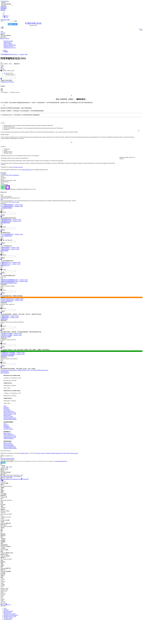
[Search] (16, 21)
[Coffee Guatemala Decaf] (71, 299)
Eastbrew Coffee (24, 453)
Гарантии (48, 453)
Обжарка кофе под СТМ (10, 413)
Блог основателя (5, 372)
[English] (5, 1)
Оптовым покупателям (9, 613)
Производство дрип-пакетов (11, 615)
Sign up (6, 15)
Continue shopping (9, 458)
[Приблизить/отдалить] (4, 453)
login (18, 202)
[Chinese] (2, 1)
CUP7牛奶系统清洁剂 (6, 236)
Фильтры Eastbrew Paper (10, 45)
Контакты (6, 407)
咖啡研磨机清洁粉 (5, 222)
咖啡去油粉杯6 (4, 250)
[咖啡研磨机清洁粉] (71, 220)
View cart (3, 32)
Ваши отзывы (74, 453)
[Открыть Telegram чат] (1, 480)
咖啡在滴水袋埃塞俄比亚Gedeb (9, 283)
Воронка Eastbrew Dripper (10, 419)
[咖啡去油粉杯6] (71, 248)
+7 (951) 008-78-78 (33, 370)
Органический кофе (9, 445)
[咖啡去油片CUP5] (71, 263)
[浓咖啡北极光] (71, 316)
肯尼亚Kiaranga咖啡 (6, 336)
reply (2, 199)
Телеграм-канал (5, 371)
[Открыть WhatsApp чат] (2, 480)
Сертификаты (7, 409)
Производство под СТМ (10, 616)
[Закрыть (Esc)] (1, 453)
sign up (13, 202)
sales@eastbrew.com (26, 169)
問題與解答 (4, 8)
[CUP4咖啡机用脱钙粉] (71, 205)
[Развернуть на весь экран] (2, 453)
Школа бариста (7, 415)
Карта (68, 453)
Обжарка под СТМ (8, 46)
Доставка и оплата (14, 92)
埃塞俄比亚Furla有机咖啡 (7, 355)
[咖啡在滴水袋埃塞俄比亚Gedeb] (71, 280)
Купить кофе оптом (8, 411)
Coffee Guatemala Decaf (6, 301)
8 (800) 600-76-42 (24, 370)
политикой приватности (61, 461)
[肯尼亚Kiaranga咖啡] (71, 334)
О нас (5, 405)
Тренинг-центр (7, 42)
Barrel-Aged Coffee (8, 444)
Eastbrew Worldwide (8, 438)
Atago (2, 66)
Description (5, 92)
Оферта (65, 453)
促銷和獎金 (4, 7)
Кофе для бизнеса (8, 43)
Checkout (3, 458)
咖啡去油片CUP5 (5, 265)
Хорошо (3, 462)
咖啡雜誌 (3, 10)
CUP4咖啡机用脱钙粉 (6, 208)
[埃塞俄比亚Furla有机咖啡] (71, 353)
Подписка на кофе (8, 41)
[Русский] (7, 1)
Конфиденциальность (56, 453)
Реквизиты (6, 408)
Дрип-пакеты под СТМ (9, 47)
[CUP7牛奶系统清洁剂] (71, 234)
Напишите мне (17, 479)
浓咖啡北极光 (4, 319)
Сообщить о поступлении (7, 81)
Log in (6, 17)
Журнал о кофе (7, 442)
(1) (1, 62)
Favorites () (25, 479)
